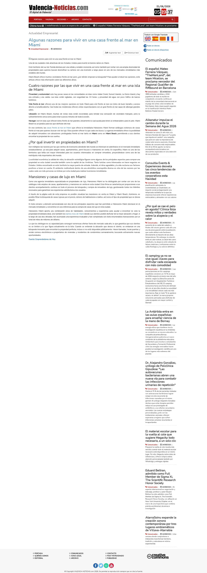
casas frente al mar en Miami (59, 127)
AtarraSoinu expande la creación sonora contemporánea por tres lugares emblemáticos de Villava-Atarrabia (160, 524)
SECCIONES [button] (62, 19)
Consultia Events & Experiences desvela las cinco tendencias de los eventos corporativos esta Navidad (160, 171)
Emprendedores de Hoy (45, 239)
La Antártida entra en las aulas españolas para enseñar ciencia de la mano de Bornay (160, 316)
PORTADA (38, 19)
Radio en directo (153, 46)
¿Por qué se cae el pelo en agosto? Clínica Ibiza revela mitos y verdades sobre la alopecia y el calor (160, 212)
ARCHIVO (75, 19)
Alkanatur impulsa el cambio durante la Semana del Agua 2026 (160, 123)
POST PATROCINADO (115, 556)
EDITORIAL (39, 558)
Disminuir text (133, 53)
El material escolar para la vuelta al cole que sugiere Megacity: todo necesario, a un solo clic (160, 436)
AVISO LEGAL (76, 556)
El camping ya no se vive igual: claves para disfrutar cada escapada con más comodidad (160, 260)
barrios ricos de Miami (75, 214)
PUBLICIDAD (112, 558)
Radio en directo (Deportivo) (158, 50)
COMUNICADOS (77, 553)
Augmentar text (114, 53)
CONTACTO (87, 19)
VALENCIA (49, 19)
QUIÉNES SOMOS (41, 556)
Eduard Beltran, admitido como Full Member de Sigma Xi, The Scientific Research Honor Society (160, 476)
